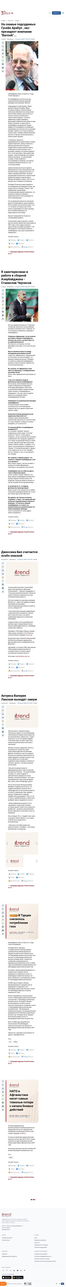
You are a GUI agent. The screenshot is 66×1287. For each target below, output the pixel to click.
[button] (2, 42)
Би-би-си (23, 1133)
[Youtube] (14, 1270)
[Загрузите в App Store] (7, 1277)
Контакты (37, 1242)
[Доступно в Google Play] (18, 1277)
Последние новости (7, 1237)
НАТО (10, 1157)
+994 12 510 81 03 (6, 1227)
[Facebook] (6, 1270)
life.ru (28, 737)
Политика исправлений (40, 1247)
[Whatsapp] (3, 1270)
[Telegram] (17, 1270)
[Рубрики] (63, 13)
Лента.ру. (29, 635)
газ (10, 1041)
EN (56, 1283)
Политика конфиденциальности (42, 1256)
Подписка (4, 1254)
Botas (15, 1041)
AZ (59, 1283)
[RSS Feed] (24, 1270)
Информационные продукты (9, 1256)
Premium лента (6, 1240)
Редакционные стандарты (41, 1245)
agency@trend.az (6, 1229)
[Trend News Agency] (6, 1215)
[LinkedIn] (21, 1270)
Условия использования (40, 1254)
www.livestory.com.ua (22, 656)
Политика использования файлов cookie (45, 1261)
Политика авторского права (41, 1258)
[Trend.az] (7, 13)
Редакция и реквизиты (40, 1240)
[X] (10, 1270)
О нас (35, 1237)
